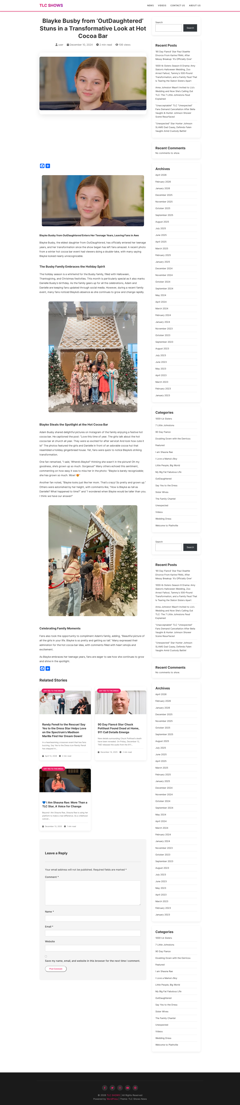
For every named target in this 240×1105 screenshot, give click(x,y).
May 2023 (160, 368)
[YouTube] (127, 1088)
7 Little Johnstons (164, 425)
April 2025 (161, 241)
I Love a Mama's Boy (166, 458)
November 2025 (164, 201)
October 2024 (162, 281)
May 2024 (160, 295)
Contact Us (177, 5)
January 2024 (162, 322)
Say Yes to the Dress (166, 485)
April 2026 (161, 174)
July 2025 (160, 228)
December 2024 (163, 268)
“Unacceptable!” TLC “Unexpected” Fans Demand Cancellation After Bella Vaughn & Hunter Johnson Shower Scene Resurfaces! (175, 111)
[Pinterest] (135, 1088)
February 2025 (163, 255)
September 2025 (164, 215)
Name (49, 911)
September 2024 (164, 288)
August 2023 (162, 348)
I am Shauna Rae (164, 452)
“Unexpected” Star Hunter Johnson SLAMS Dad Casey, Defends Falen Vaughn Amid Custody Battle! (173, 127)
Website (50, 941)
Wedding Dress (163, 518)
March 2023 (161, 382)
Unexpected (161, 505)
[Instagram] (120, 1088)
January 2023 (162, 395)
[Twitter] (112, 1088)
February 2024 (163, 315)
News (150, 5)
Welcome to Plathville (166, 525)
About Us (195, 5)
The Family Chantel (165, 498)
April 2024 (161, 301)
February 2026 (163, 181)
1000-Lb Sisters (163, 418)
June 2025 (161, 235)
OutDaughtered (163, 478)
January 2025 (162, 261)
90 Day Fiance (163, 432)
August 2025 (162, 221)
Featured (160, 445)
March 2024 (161, 308)
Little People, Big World (167, 465)
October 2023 (162, 335)
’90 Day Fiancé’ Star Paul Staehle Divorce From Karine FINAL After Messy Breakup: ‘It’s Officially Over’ (173, 55)
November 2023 (164, 328)
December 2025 (163, 195)
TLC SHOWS (51, 5)
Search (159, 22)
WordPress (112, 1099)
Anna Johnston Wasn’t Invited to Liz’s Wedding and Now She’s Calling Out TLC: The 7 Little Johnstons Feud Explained (174, 93)
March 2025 (161, 248)
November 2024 (164, 275)
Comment (52, 877)
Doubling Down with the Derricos (172, 438)
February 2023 (163, 388)
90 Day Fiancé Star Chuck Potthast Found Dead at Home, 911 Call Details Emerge (118, 728)
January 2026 (162, 188)
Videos (162, 5)
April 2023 (161, 375)
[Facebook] (105, 1088)
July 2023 (160, 355)
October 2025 (162, 208)
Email (49, 926)
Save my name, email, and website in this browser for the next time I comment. (92, 960)
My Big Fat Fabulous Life (168, 472)
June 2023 (161, 362)
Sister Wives (161, 492)
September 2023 (164, 341)
